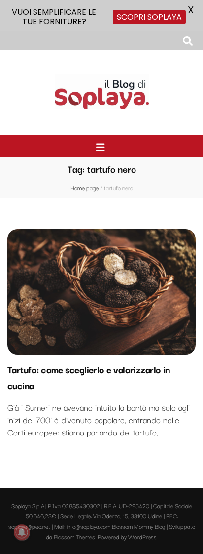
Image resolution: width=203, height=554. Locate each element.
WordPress (142, 536)
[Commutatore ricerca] (188, 41)
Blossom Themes (74, 536)
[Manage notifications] (22, 532)
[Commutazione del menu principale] (101, 147)
